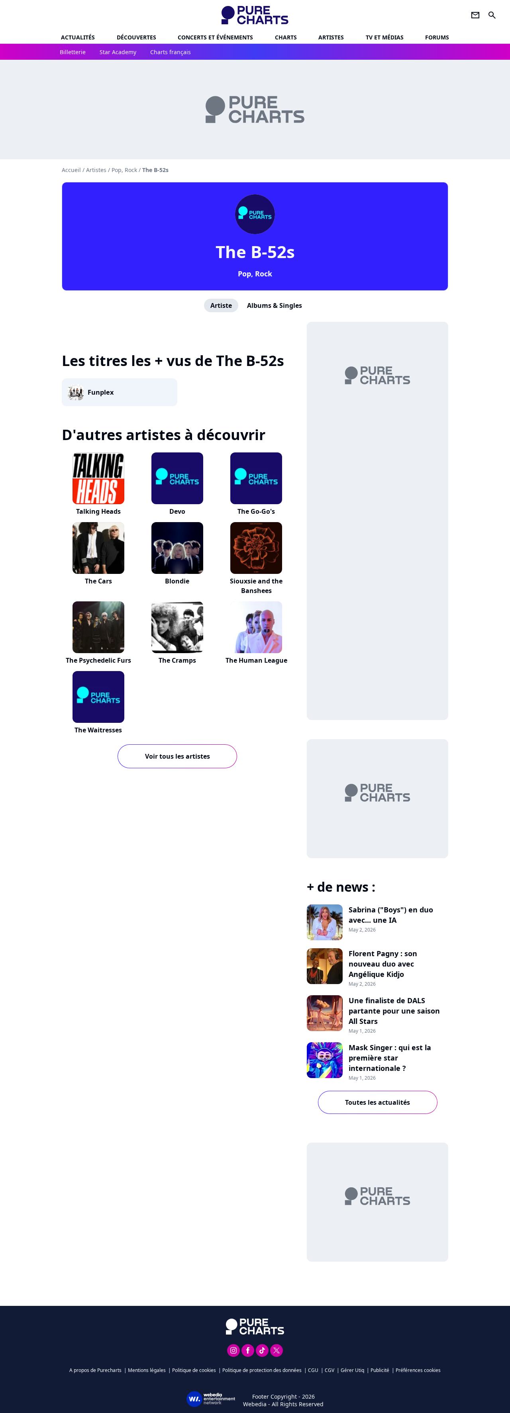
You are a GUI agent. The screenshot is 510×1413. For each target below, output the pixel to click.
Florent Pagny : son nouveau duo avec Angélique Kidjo (383, 964)
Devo (177, 511)
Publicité (380, 1370)
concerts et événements (215, 37)
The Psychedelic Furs (98, 660)
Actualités (78, 37)
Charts (286, 37)
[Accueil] (255, 15)
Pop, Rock (255, 273)
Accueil (71, 170)
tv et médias (385, 37)
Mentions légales (147, 1370)
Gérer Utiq (352, 1370)
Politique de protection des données (262, 1370)
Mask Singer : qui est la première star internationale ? (390, 1058)
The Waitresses (98, 730)
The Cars (98, 581)
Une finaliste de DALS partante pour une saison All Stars (394, 1011)
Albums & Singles (274, 305)
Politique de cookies (194, 1370)
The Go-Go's (256, 511)
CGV (329, 1370)
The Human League (256, 660)
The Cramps (177, 660)
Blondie (177, 581)
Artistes (96, 170)
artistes (331, 37)
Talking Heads (98, 511)
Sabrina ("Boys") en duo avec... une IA (391, 915)
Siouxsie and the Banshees (256, 586)
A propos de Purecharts (95, 1370)
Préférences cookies (418, 1370)
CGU (313, 1370)
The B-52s (255, 251)
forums (437, 37)
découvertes (136, 37)
